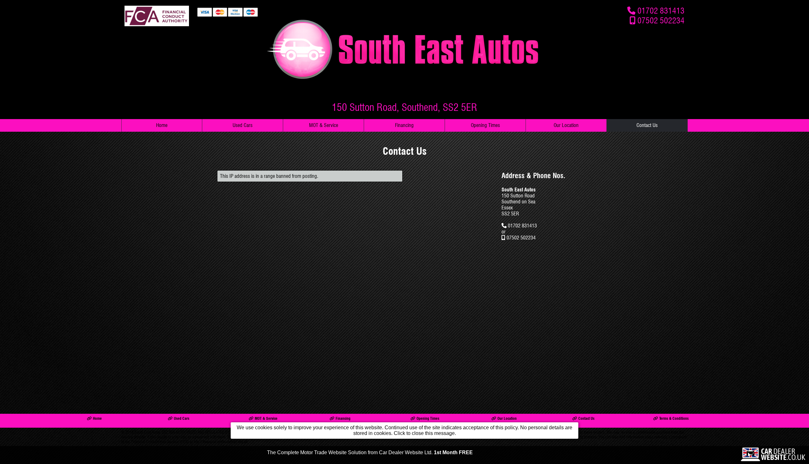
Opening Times (485, 125)
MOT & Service (323, 125)
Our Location (566, 125)
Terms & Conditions (674, 418)
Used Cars (242, 125)
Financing (404, 125)
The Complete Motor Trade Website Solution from (370, 452)
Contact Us (647, 125)
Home (161, 125)
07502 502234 (660, 20)
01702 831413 (660, 10)
